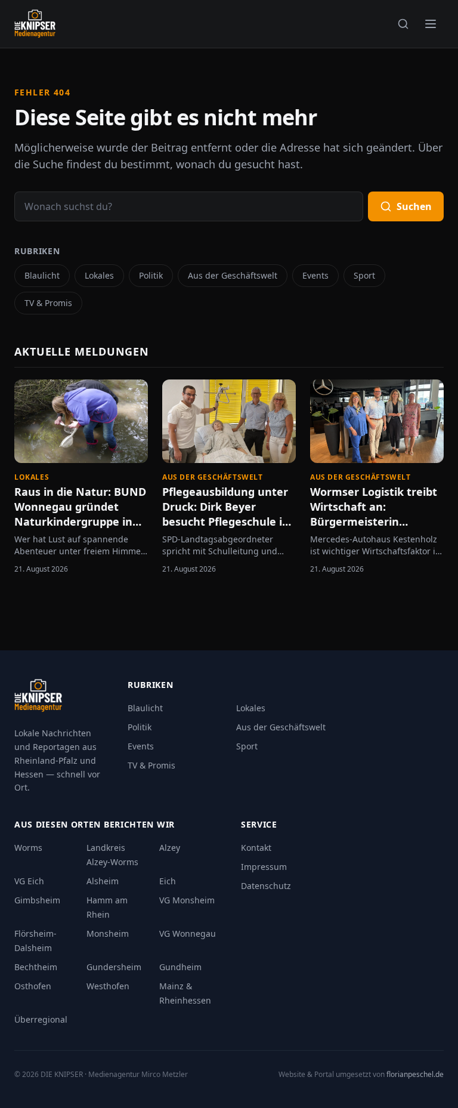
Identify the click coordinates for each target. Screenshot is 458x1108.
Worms (28, 847)
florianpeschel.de (415, 1074)
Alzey (169, 847)
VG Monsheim (187, 900)
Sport (364, 275)
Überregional (40, 1019)
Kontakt (256, 847)
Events (315, 275)
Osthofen (32, 986)
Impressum (264, 866)
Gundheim (180, 967)
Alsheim (102, 881)
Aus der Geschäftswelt (232, 275)
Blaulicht (42, 275)
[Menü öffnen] (430, 24)
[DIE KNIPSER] (34, 24)
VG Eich (29, 881)
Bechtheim (35, 967)
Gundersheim (113, 967)
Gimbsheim (37, 900)
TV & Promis (48, 302)
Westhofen (107, 986)
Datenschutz (266, 885)
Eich (167, 881)
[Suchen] (403, 24)
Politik (151, 275)
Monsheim (107, 933)
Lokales (99, 275)
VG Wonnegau (187, 933)
